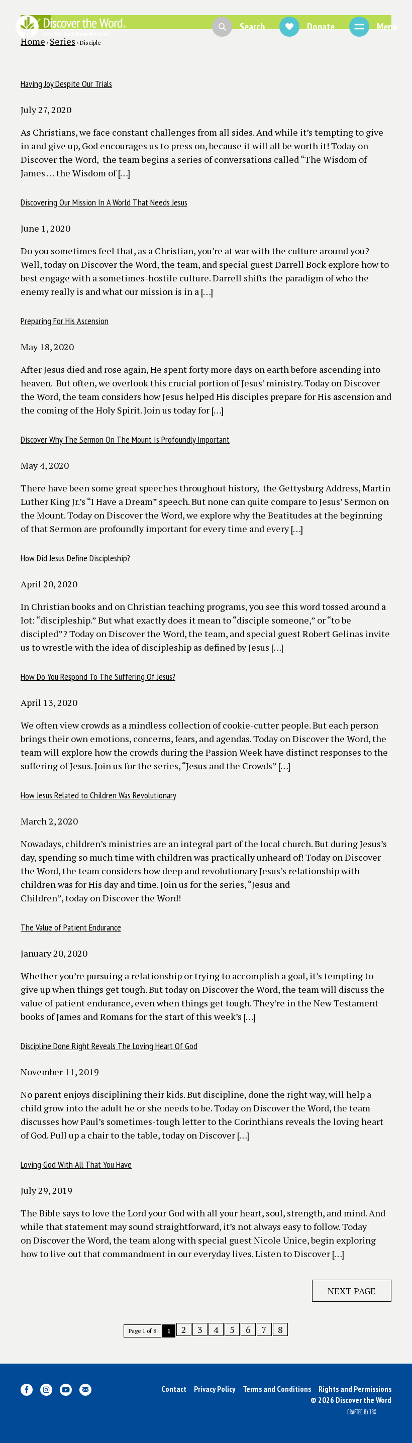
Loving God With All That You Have (76, 1164)
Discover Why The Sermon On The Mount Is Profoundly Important (125, 439)
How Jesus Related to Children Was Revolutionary (98, 795)
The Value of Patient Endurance (71, 927)
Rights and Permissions (355, 1389)
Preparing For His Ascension (65, 321)
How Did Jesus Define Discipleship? (75, 558)
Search (252, 26)
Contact (173, 1389)
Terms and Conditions (277, 1389)
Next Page (352, 1291)
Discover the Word (70, 26)
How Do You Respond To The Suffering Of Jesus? (98, 676)
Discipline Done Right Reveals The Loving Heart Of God (109, 1046)
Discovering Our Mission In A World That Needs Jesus (104, 202)
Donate (321, 26)
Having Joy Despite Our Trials (66, 83)
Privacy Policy (214, 1389)
